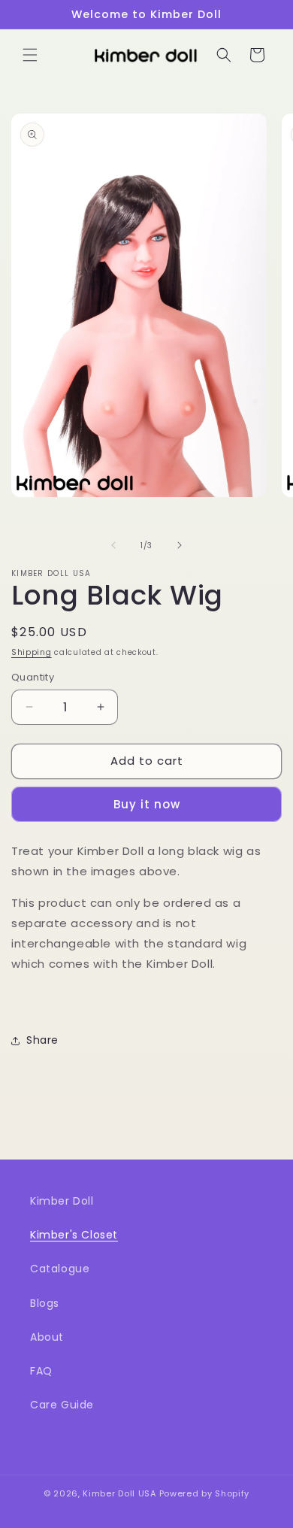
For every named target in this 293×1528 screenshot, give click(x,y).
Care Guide (62, 1404)
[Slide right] (179, 545)
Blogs (44, 1303)
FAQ (41, 1370)
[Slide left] (113, 545)
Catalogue (59, 1268)
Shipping (31, 652)
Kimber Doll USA (119, 1493)
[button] (30, 54)
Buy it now (146, 804)
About (47, 1337)
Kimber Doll (62, 1200)
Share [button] (42, 1039)
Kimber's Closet (74, 1234)
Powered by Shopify (204, 1493)
